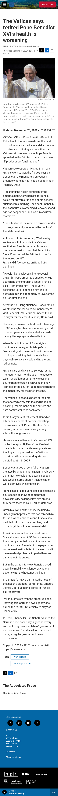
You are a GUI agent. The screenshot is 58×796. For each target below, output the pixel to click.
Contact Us (10, 752)
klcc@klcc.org (12, 746)
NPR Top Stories (22, 663)
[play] (4, 792)
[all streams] (54, 792)
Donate (48, 4)
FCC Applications (13, 757)
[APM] (40, 774)
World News (20, 657)
